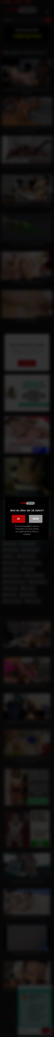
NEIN (36, 519)
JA (18, 519)
